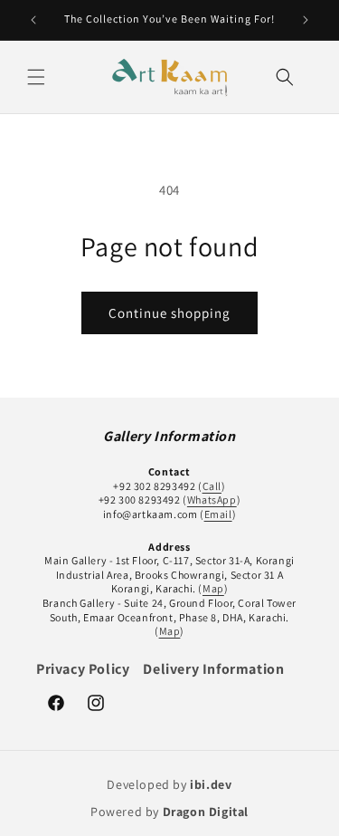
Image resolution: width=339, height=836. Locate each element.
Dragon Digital (206, 811)
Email (218, 514)
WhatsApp (212, 499)
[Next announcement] (305, 20)
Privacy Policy (82, 668)
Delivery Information (213, 668)
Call (211, 486)
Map (213, 588)
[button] (36, 77)
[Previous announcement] (33, 20)
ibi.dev (210, 784)
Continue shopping (169, 313)
